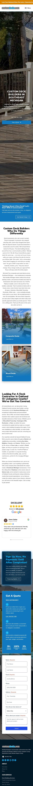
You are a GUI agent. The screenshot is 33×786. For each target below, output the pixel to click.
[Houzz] (13, 760)
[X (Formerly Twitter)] (8, 760)
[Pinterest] (15, 760)
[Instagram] (5, 760)
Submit (16, 728)
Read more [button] (27, 535)
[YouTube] (10, 760)
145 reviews (20, 509)
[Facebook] (3, 760)
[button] (27, 8)
